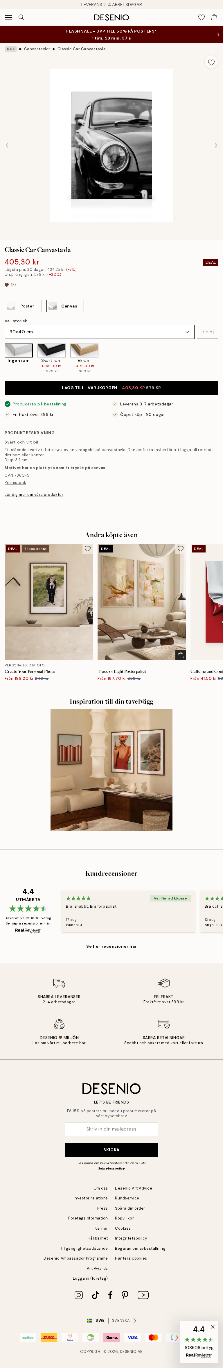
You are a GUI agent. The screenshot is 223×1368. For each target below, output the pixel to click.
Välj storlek (16, 320)
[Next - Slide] (216, 145)
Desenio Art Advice (133, 1188)
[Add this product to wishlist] (211, 62)
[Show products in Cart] (214, 17)
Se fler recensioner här (111, 946)
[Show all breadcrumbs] (11, 49)
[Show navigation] (8, 17)
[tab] (28, 238)
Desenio (128, 1351)
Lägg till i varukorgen (111, 387)
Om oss (100, 1188)
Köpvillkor (124, 1218)
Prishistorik (15, 482)
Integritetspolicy (131, 1238)
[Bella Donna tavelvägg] (111, 770)
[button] (207, 332)
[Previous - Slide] (7, 145)
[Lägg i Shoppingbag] (180, 655)
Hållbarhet (98, 1238)
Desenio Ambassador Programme (76, 1258)
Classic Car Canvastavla (81, 49)
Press (102, 1208)
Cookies (123, 1228)
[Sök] (21, 17)
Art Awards (97, 1268)
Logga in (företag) (90, 1278)
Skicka (111, 1149)
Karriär (101, 1228)
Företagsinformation (88, 1218)
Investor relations (91, 1198)
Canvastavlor (37, 49)
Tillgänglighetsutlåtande (84, 1248)
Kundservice (127, 1198)
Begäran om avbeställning (140, 1248)
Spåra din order (130, 1208)
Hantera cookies (131, 1258)
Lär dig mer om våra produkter (34, 494)
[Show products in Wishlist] (201, 17)
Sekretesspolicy (111, 1168)
